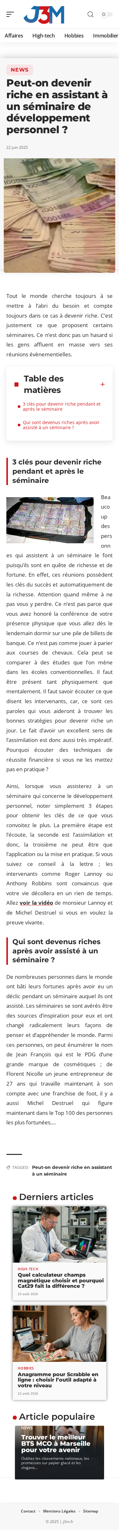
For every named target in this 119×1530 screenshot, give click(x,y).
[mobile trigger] (11, 14)
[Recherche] (90, 14)
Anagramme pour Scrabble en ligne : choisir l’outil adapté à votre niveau (58, 1380)
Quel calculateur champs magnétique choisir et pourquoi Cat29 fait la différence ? (61, 1280)
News (20, 70)
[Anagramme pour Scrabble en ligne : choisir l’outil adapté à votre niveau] (59, 1334)
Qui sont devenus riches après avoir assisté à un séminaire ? (61, 424)
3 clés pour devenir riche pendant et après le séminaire (62, 406)
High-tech (28, 1268)
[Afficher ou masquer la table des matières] (102, 384)
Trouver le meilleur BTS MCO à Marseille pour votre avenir (55, 1443)
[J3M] (45, 14)
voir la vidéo (36, 902)
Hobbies (26, 1368)
